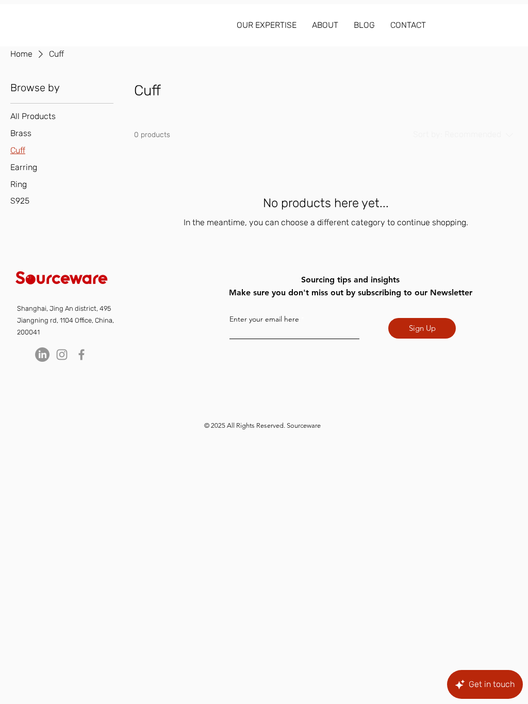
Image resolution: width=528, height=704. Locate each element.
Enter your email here (264, 319)
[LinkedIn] (42, 354)
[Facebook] (81, 354)
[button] (266, 25)
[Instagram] (62, 354)
